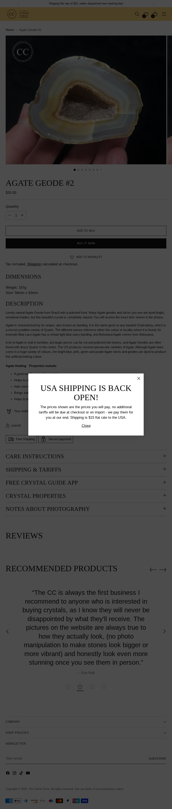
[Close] (139, 378)
